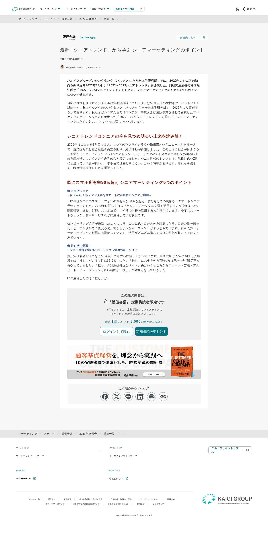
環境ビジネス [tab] (99, 8)
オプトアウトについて (56, 503)
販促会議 (67, 19)
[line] (128, 397)
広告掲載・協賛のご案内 (122, 499)
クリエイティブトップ (120, 455)
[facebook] (105, 397)
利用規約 (172, 499)
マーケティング (27, 19)
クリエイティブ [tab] (74, 8)
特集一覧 (109, 19)
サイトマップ (158, 503)
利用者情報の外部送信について (88, 503)
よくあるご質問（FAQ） (120, 503)
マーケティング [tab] (48, 8)
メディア (49, 19)
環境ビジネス (116, 478)
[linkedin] (140, 397)
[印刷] (151, 397)
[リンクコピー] (163, 397)
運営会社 (53, 499)
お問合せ (142, 503)
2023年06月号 (88, 19)
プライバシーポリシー (151, 499)
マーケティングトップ (27, 455)
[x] (116, 397)
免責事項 (69, 499)
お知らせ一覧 (36, 499)
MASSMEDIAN (23, 478)
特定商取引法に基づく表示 (92, 499)
